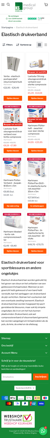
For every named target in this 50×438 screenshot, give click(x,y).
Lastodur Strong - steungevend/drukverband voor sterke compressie (37, 80)
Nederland (24, 388)
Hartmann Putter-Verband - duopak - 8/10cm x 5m (13, 183)
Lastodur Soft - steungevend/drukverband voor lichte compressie (13, 132)
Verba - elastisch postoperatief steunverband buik (13, 79)
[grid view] (39, 45)
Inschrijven (40, 376)
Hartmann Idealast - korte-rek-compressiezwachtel (13, 235)
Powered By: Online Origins (25, 433)
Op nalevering (13, 206)
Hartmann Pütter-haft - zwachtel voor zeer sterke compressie (36, 129)
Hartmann (8, 84)
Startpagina (7, 27)
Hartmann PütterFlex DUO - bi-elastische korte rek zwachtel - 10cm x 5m (37, 186)
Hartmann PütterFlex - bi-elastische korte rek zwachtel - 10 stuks (36, 233)
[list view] (45, 45)
